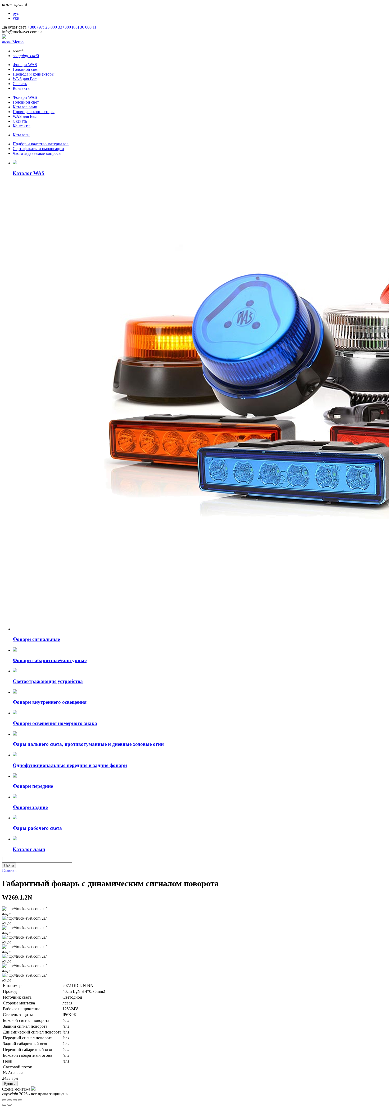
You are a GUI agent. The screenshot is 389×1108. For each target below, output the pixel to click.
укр (16, 18)
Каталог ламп (25, 107)
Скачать (20, 83)
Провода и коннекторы (34, 74)
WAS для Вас (25, 79)
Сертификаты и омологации (38, 148)
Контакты (21, 88)
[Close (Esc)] (4, 1100)
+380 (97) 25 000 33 (45, 27)
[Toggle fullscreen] (15, 1100)
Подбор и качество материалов (41, 144)
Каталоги (21, 135)
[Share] (9, 1100)
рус (16, 13)
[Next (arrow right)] (9, 1105)
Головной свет (26, 69)
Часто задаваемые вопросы (37, 153)
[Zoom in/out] (20, 1100)
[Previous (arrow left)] (4, 1105)
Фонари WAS (25, 64)
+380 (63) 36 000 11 (79, 27)
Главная (9, 870)
